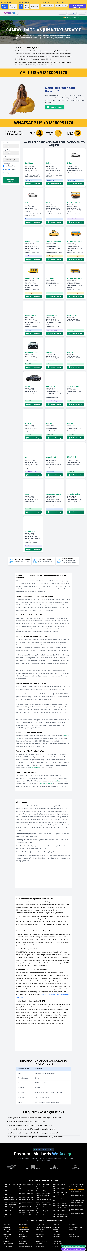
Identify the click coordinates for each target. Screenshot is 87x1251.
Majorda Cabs (40, 1229)
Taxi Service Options (25, 2)
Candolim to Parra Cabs (42, 1215)
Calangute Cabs (7, 1246)
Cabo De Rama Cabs (8, 1243)
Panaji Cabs (56, 1229)
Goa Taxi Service (35, 768)
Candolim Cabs (23, 1227)
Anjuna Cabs (6, 1227)
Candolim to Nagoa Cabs (26, 1212)
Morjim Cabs (39, 1243)
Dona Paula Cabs (24, 1241)
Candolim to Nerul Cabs (26, 1215)
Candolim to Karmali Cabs (10, 1199)
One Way (20, 6)
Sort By (5, 157)
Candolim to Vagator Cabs (43, 1204)
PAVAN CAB (9, 13)
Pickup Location (46, 2)
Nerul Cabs (56, 1225)
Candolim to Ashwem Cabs (76, 1200)
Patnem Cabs (56, 1234)
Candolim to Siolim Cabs (43, 1193)
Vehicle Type (6, 164)
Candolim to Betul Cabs (26, 1197)
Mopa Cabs (39, 1239)
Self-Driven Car (13, 6)
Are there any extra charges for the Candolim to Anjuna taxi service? (33, 1133)
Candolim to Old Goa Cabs (76, 1184)
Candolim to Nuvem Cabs (60, 1216)
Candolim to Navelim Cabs (60, 1214)
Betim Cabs (6, 1241)
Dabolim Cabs (23, 1236)
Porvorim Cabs (57, 1241)
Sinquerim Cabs (57, 1243)
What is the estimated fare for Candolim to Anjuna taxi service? (31, 1125)
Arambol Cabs (7, 1229)
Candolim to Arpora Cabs (76, 1198)
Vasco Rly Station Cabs (75, 1236)
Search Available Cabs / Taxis (77, 6)
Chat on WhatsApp (56, 107)
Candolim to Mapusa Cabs (76, 1213)
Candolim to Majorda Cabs (26, 1184)
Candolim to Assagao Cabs (76, 1202)
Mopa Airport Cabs (41, 1241)
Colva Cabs (22, 1234)
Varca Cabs (72, 1232)
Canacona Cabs (23, 1225)
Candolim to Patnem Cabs (76, 1195)
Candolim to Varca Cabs (9, 1204)
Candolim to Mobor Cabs (60, 1208)
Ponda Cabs (56, 1239)
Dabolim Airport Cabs (25, 1239)
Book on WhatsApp (34, 183)
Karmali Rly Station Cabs (26, 1246)
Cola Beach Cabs (24, 1232)
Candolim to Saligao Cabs (43, 1191)
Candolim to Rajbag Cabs (26, 1191)
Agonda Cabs (6, 1225)
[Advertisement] (43, 874)
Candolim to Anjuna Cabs (76, 1189)
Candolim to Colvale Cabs (60, 1205)
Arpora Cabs (6, 1232)
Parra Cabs (56, 1232)
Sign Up (72, 13)
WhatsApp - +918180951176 (11, 180)
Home (62, 13)
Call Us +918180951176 (43, 72)
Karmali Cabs (23, 1243)
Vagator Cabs (73, 1229)
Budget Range (7, 150)
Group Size (6, 143)
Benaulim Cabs (7, 1239)
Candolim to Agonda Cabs (60, 1192)
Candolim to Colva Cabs (59, 1203)
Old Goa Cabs (56, 1227)
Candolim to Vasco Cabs (9, 1195)
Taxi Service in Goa (46, 784)
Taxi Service (4, 6)
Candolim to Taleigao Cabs (43, 1199)
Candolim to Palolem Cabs (76, 1187)
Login (81, 13)
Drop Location (59, 2)
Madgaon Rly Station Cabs (43, 1227)
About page (60, 781)
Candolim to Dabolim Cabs (10, 1184)
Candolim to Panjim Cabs (43, 1184)
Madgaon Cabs (40, 1225)
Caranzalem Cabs (24, 1229)
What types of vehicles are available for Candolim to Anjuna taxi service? (34, 1118)
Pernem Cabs (56, 1236)
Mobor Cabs (39, 1236)
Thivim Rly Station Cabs (75, 1227)
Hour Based (27, 6)
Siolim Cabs (56, 1246)
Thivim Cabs (72, 1225)
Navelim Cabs (40, 1246)
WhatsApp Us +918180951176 (43, 122)
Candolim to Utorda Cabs (26, 1199)
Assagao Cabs (7, 1234)
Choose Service (6, 2)
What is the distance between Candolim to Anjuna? (26, 1121)
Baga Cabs (6, 1236)
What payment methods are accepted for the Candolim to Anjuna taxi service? (36, 1137)
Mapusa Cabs (40, 1232)
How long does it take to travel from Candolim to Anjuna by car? (31, 1129)
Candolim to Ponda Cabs (10, 1202)
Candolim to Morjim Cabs (26, 1210)
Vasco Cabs (72, 1234)
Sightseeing (34, 6)
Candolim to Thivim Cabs (10, 1197)
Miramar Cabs (40, 1234)
